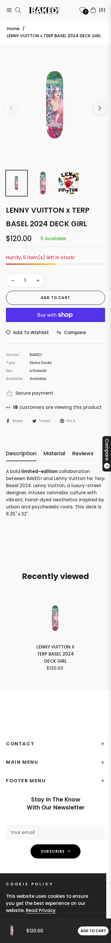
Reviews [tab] (83, 453)
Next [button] (99, 108)
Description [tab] (21, 453)
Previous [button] (11, 108)
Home (13, 29)
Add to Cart (93, 930)
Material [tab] (54, 453)
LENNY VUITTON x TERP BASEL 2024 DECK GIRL (55, 654)
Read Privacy (41, 910)
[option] (55, 105)
